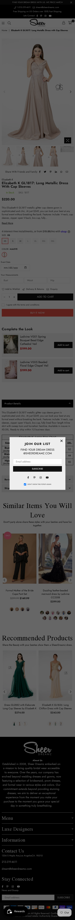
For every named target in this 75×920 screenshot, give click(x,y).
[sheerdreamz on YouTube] (47, 477)
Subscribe (37, 468)
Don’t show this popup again (39, 484)
